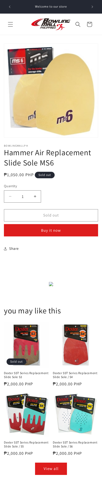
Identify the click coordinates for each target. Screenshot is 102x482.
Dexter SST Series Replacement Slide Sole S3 (26, 375)
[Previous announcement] (9, 7)
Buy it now (51, 230)
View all (51, 468)
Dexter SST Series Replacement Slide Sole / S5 (26, 444)
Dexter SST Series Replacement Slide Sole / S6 (75, 444)
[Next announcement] (92, 7)
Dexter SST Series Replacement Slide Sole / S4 (75, 375)
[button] (10, 24)
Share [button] (14, 248)
